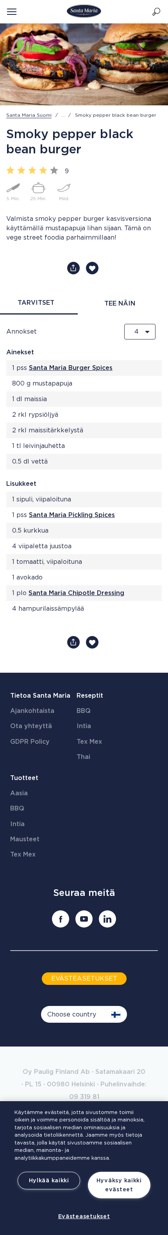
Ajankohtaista (32, 711)
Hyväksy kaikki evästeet (119, 1185)
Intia (84, 726)
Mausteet (24, 839)
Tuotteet (24, 778)
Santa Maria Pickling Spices (72, 515)
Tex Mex (89, 742)
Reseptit (90, 696)
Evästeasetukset (84, 1216)
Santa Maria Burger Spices (71, 368)
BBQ (84, 711)
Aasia (19, 793)
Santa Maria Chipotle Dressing (76, 593)
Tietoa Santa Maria (40, 696)
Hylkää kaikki (49, 1180)
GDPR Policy (30, 742)
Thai (83, 757)
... (63, 115)
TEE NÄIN (119, 303)
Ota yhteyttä (31, 726)
